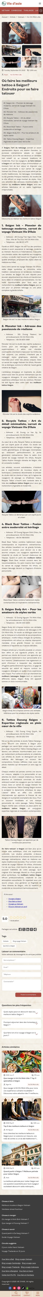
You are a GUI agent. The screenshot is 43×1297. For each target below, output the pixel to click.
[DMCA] (30, 1288)
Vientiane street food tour (12, 1209)
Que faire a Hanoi (15, 901)
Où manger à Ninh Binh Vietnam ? (15, 1219)
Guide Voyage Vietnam (11, 1237)
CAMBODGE (16, 10)
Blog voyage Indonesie (30, 1267)
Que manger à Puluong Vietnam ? (15, 1223)
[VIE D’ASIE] (12, 3)
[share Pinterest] (31, 929)
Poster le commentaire (28, 995)
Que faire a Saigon (9, 946)
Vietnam (21, 17)
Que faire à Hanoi (26, 1271)
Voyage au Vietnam (15, 904)
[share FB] (20, 929)
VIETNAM (5, 10)
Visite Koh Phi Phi (9, 1275)
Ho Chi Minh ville (33, 17)
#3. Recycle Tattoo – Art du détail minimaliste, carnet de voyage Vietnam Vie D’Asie (20, 120)
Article (12, 17)
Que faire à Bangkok (10, 1271)
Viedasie (5, 941)
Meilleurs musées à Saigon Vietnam (16, 1205)
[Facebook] (10, 1288)
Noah (6, 75)
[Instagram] (18, 1288)
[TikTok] (23, 1288)
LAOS (37, 10)
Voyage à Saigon (14, 899)
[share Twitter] (23, 929)
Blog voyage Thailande (11, 1267)
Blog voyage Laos (29, 1263)
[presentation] (41, 10)
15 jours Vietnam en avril (17, 907)
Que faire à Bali (8, 1259)
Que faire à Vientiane (25, 1275)
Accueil (5, 17)
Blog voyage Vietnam (19, 941)
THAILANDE (29, 10)
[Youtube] (14, 1288)
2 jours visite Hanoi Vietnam (13, 1247)
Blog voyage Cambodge (11, 1263)
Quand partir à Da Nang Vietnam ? (15, 1233)
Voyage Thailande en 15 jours (13, 1251)
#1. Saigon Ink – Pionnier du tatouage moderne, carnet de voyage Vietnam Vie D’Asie (19, 105)
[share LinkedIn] (27, 929)
